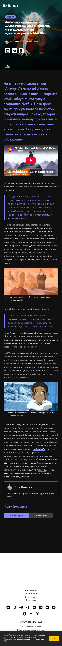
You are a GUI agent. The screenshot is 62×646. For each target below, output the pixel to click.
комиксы (42, 469)
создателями (10, 235)
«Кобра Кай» (39, 449)
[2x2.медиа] (27, 607)
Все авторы (31, 597)
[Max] (34, 607)
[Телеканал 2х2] (21, 607)
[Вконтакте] (8, 607)
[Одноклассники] (14, 607)
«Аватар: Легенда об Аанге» (26, 89)
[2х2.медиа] (24, 613)
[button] (56, 5)
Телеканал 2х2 (31, 590)
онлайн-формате (44, 94)
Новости (10, 17)
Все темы (31, 600)
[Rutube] (47, 607)
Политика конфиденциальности (31, 630)
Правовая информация (31, 626)
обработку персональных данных (17, 639)
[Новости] (37, 613)
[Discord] (40, 607)
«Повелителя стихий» (46, 459)
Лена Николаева (17, 41)
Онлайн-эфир (31, 593)
